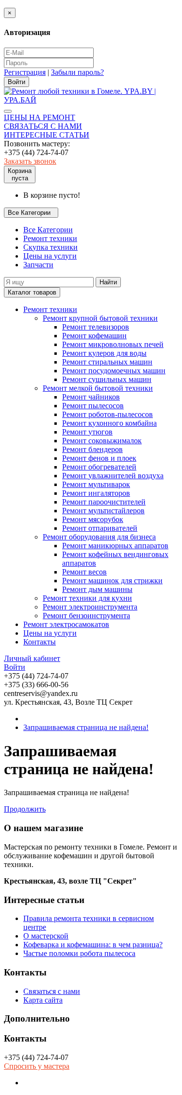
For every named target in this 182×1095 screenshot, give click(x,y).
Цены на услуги (50, 256)
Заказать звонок (30, 161)
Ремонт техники (50, 238)
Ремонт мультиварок (96, 484)
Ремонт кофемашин (94, 335)
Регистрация (25, 72)
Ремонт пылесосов (93, 405)
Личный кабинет (32, 658)
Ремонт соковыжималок (102, 440)
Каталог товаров (32, 292)
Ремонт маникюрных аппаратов (115, 545)
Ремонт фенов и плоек (99, 458)
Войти (14, 667)
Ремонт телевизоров (95, 327)
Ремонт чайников (91, 397)
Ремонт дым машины (97, 589)
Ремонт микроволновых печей (113, 344)
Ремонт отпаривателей (99, 528)
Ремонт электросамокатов (66, 624)
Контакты (39, 642)
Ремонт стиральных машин (107, 362)
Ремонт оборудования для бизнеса (99, 537)
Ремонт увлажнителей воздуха (113, 475)
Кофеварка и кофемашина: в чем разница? (93, 944)
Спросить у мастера (36, 1066)
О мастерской (45, 936)
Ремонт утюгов (87, 432)
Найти (108, 282)
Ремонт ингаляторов (96, 493)
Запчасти (38, 265)
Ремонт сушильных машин (106, 379)
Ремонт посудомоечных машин (113, 370)
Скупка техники (50, 247)
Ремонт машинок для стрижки (112, 580)
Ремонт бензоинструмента (86, 615)
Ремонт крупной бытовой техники (100, 318)
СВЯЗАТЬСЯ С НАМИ (43, 126)
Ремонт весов (84, 572)
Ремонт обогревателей (99, 467)
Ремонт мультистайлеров (103, 510)
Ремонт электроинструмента (90, 607)
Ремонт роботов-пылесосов (107, 414)
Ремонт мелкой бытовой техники (98, 388)
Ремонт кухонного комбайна (109, 423)
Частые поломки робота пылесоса (79, 953)
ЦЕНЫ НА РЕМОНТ (39, 117)
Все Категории (48, 230)
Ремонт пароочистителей (104, 502)
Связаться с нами (51, 991)
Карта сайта (43, 1000)
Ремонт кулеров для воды (104, 353)
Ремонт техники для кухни (87, 598)
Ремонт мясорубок (92, 519)
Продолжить (25, 809)
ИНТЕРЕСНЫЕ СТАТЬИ (46, 135)
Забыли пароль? (77, 72)
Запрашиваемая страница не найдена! (86, 727)
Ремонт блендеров (92, 449)
